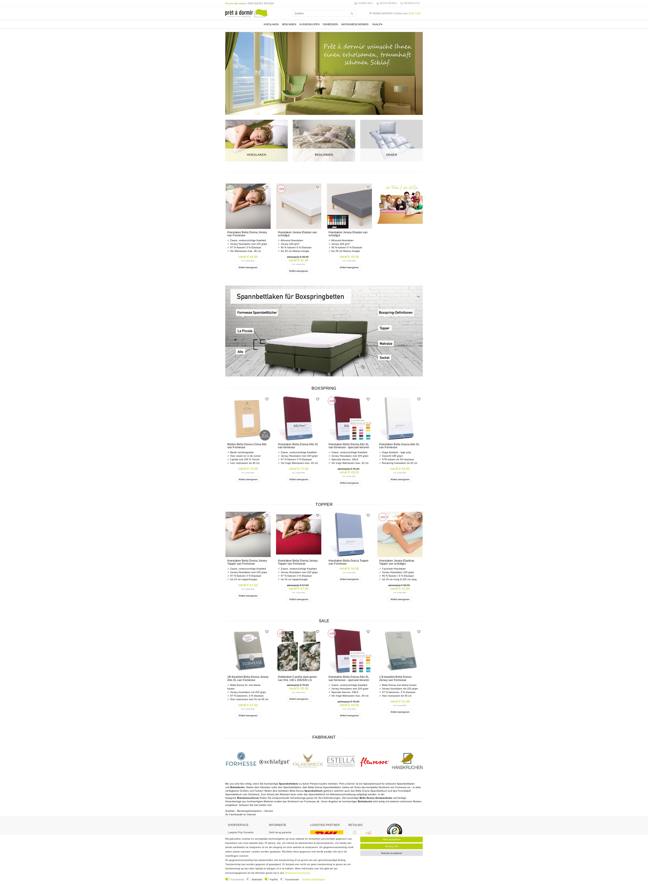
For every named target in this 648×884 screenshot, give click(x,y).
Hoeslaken (271, 24)
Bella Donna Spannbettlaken (324, 787)
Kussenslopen (309, 24)
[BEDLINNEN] (324, 140)
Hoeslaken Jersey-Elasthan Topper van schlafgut (396, 562)
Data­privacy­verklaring (297, 873)
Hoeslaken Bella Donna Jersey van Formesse (247, 234)
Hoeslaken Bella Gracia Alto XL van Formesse (399, 446)
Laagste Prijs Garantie (240, 832)
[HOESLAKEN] (256, 140)
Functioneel (237, 879)
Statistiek (257, 879)
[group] (248, 206)
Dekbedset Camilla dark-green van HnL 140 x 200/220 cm (297, 678)
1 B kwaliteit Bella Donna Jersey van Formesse (395, 678)
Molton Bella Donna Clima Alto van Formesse (247, 446)
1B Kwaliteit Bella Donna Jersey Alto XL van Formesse (248, 678)
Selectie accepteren (391, 853)
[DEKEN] (391, 140)
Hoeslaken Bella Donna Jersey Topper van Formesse (247, 562)
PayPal (274, 879)
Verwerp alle (391, 846)
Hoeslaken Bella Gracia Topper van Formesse (349, 562)
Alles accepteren (391, 839)
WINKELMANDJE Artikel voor (396, 13)
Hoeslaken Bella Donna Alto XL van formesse (298, 446)
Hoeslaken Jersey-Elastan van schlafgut (297, 234)
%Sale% (377, 24)
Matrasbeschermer (355, 24)
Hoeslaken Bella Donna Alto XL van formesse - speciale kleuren (349, 446)
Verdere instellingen (313, 879)
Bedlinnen (289, 24)
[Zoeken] (352, 13)
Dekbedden (330, 24)
